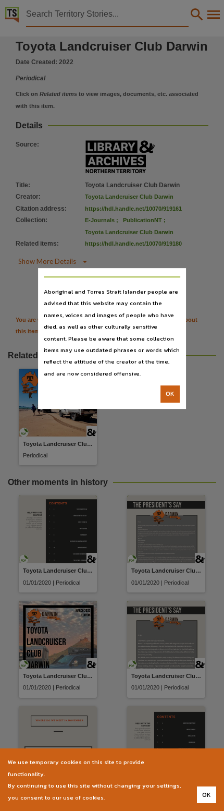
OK (170, 393)
